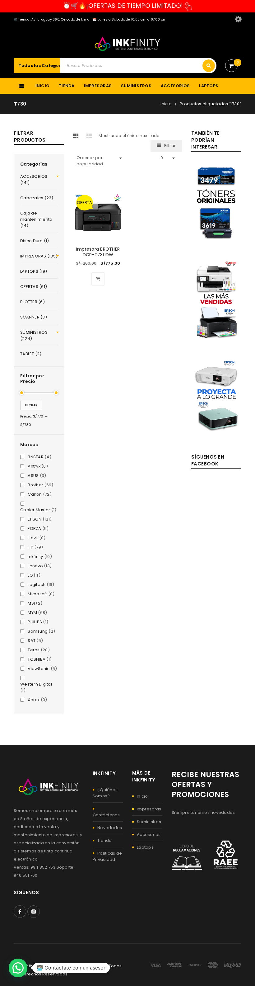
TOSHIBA (36, 659)
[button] (98, 279)
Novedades (109, 828)
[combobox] (46, 65)
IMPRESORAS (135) (39, 256)
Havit (33, 538)
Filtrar (31, 405)
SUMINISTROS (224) (34, 335)
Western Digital (36, 684)
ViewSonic (38, 669)
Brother (35, 485)
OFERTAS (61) (33, 287)
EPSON (34, 519)
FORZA (34, 528)
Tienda (104, 840)
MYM (32, 613)
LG (30, 575)
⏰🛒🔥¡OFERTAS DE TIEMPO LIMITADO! (123, 5)
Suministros (149, 822)
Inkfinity (35, 556)
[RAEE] (226, 855)
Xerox (33, 700)
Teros (33, 650)
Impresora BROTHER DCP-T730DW (98, 252)
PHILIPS (35, 622)
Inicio (166, 104)
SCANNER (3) (33, 317)
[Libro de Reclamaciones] (187, 855)
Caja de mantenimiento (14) (36, 219)
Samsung (38, 631)
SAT (31, 641)
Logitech (36, 584)
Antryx (34, 466)
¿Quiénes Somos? (105, 793)
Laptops (145, 847)
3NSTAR (36, 457)
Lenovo (35, 566)
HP (30, 547)
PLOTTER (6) (32, 302)
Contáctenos (106, 815)
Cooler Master (35, 510)
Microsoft (37, 594)
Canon (35, 494)
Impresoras (149, 809)
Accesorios (149, 834)
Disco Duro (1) (34, 241)
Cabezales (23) (36, 198)
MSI (31, 603)
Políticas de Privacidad (107, 856)
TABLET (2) (31, 354)
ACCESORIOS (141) (34, 179)
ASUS (33, 476)
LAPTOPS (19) (33, 271)
